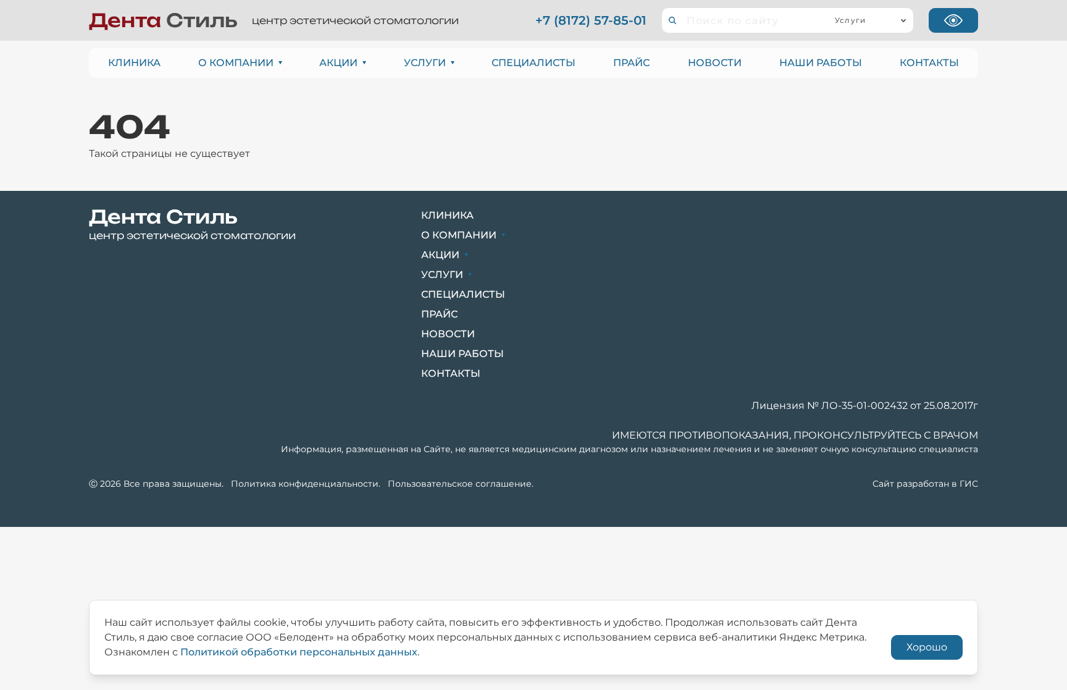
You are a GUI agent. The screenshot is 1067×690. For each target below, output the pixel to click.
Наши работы (820, 63)
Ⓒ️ (93, 483)
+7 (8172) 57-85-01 (590, 20)
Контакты (929, 63)
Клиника (134, 63)
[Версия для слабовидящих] (953, 20)
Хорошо (926, 647)
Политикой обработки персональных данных (298, 652)
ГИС (969, 483)
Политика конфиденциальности (305, 483)
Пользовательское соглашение (460, 483)
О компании (236, 63)
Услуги (425, 63)
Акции (338, 63)
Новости (715, 63)
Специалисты (533, 63)
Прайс (631, 63)
